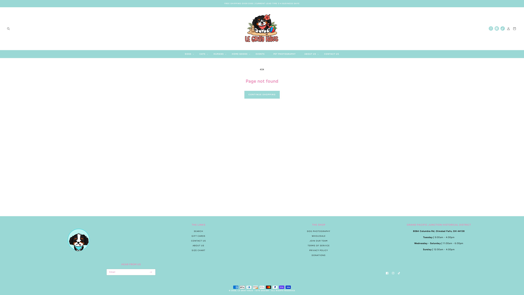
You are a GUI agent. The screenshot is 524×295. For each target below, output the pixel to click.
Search (198, 231)
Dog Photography (318, 231)
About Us (198, 245)
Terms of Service (319, 245)
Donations (319, 255)
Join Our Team (319, 241)
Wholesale (319, 236)
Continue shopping (262, 94)
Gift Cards (198, 236)
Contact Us (198, 241)
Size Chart (198, 250)
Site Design (262, 291)
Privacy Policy (318, 250)
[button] (8, 29)
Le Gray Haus (245, 291)
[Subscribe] (150, 272)
